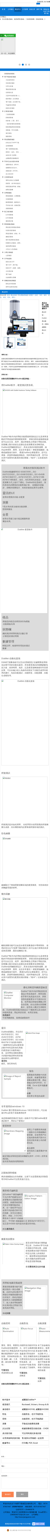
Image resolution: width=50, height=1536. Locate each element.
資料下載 (39, 9)
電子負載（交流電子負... (13, 102)
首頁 (8, 295)
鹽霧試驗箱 (9, 237)
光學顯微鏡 (8, 193)
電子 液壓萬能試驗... (12, 149)
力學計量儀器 (8, 252)
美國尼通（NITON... (12, 171)
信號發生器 (9, 92)
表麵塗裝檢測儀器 (10, 280)
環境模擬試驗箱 (9, 224)
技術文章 (32, 9)
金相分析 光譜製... (11, 155)
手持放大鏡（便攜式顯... (13, 205)
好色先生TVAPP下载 (12, 142)
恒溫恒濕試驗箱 (11, 230)
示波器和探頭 (10, 80)
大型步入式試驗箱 (11, 249)
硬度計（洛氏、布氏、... (13, 152)
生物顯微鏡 (9, 199)
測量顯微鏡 (9, 208)
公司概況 (11, 9)
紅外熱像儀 (9, 215)
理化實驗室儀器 (9, 139)
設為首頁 (40, 2)
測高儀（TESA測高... (12, 130)
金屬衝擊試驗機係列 (12, 158)
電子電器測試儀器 (10, 77)
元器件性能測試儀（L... (13, 95)
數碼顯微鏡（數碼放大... (13, 202)
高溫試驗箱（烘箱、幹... (13, 233)
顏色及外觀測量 (11, 284)
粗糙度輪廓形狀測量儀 (13, 127)
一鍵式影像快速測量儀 (13, 124)
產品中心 (18, 9)
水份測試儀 (9, 271)
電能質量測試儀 (11, 89)
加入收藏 (47, 2)
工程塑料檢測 (8, 177)
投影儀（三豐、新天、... (13, 121)
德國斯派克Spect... (12, 168)
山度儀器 (9, 255)
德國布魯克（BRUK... (13, 164)
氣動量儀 (9, 136)
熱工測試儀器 (8, 211)
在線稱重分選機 (11, 277)
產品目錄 (14, 295)
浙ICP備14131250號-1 (24, 1524)
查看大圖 (20, 339)
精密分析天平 (10, 262)
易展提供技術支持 (11, 1524)
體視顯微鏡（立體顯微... (13, 196)
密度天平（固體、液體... (13, 268)
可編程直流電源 (11, 105)
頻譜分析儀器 (10, 108)
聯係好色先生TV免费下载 (46, 11)
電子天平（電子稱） (12, 265)
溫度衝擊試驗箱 (11, 246)
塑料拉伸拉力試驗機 (12, 180)
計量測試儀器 (8, 111)
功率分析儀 (9, 86)
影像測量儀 (9, 117)
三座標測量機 (10, 114)
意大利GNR (9, 174)
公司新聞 (25, 9)
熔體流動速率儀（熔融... (13, 186)
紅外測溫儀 (9, 218)
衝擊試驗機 (9, 190)
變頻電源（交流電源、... (13, 99)
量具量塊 (9, 133)
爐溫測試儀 (9, 221)
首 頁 (3, 9)
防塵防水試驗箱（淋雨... (13, 243)
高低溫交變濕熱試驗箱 (13, 227)
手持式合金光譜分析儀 (11, 161)
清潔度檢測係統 (9, 74)
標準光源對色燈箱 (11, 287)
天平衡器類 (8, 258)
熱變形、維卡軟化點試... (13, 183)
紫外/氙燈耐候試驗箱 (12, 240)
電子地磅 (9, 274)
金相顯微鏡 (9, 146)
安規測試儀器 (10, 83)
